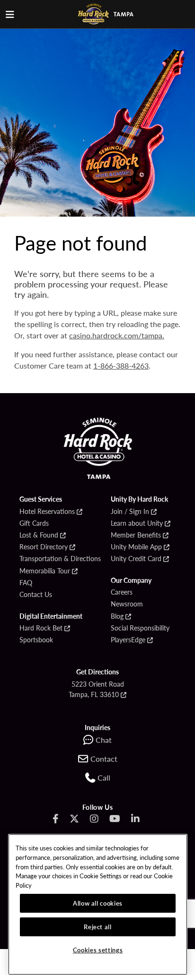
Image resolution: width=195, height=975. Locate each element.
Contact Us (35, 594)
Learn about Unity (137, 523)
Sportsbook (36, 640)
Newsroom (127, 604)
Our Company (131, 580)
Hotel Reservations (47, 511)
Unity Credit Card (136, 559)
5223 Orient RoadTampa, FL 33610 (96, 689)
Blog (117, 616)
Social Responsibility (140, 628)
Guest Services (40, 499)
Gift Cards (34, 523)
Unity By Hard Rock (139, 499)
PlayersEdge (128, 640)
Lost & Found (38, 535)
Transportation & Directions (60, 559)
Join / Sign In (130, 511)
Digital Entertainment (50, 616)
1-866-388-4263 (121, 365)
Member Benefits (136, 535)
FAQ (25, 583)
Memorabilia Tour (44, 571)
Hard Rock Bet (40, 628)
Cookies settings (98, 949)
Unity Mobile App (136, 547)
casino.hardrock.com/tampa (115, 335)
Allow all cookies (98, 903)
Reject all (98, 926)
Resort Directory (43, 547)
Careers (122, 592)
